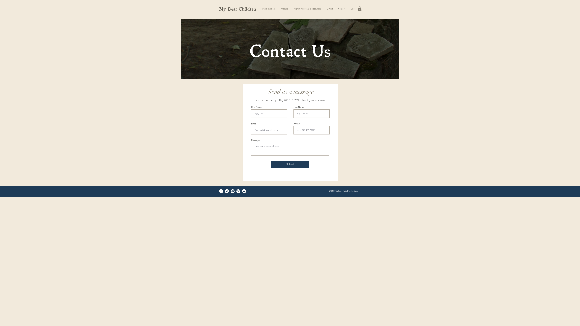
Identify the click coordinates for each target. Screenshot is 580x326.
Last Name (299, 107)
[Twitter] (227, 191)
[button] (360, 8)
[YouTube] (233, 191)
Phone (297, 124)
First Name (256, 107)
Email (253, 124)
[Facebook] (221, 191)
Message (255, 140)
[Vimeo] (238, 191)
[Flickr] (244, 191)
